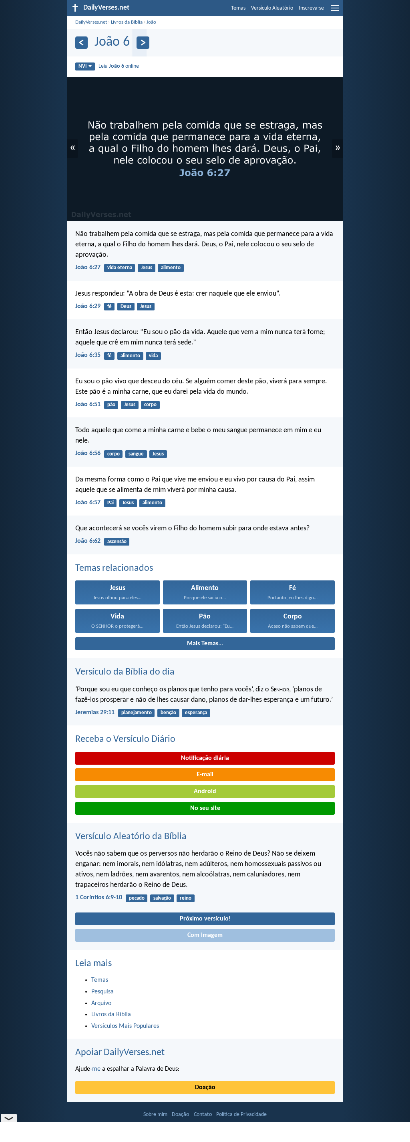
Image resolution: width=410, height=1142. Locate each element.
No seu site (205, 808)
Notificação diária (205, 758)
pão (111, 404)
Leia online (118, 66)
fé (109, 306)
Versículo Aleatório (272, 8)
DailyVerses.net (91, 22)
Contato (203, 1115)
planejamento (136, 712)
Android (205, 791)
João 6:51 (87, 404)
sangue (136, 454)
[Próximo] (143, 42)
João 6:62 (87, 541)
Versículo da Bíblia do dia (125, 672)
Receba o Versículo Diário (125, 739)
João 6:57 (87, 502)
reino (185, 898)
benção (168, 712)
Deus (126, 306)
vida (153, 356)
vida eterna (119, 267)
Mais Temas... (205, 643)
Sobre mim (155, 1115)
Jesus (146, 267)
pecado (137, 898)
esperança (196, 712)
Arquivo (101, 1003)
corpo (150, 404)
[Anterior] (81, 42)
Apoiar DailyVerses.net (120, 1052)
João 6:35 (87, 355)
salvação (162, 898)
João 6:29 (87, 306)
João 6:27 (87, 267)
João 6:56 (87, 453)
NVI (82, 66)
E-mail (205, 774)
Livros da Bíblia (127, 22)
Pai (110, 503)
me (96, 1069)
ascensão (117, 541)
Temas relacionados (114, 568)
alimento (171, 267)
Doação (205, 1087)
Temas (238, 8)
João (151, 22)
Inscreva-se (311, 8)
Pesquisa (102, 992)
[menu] (335, 11)
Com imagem (205, 935)
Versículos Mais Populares (125, 1026)
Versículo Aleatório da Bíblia (131, 837)
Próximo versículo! (205, 919)
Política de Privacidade (241, 1115)
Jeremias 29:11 (95, 712)
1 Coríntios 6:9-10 (98, 897)
